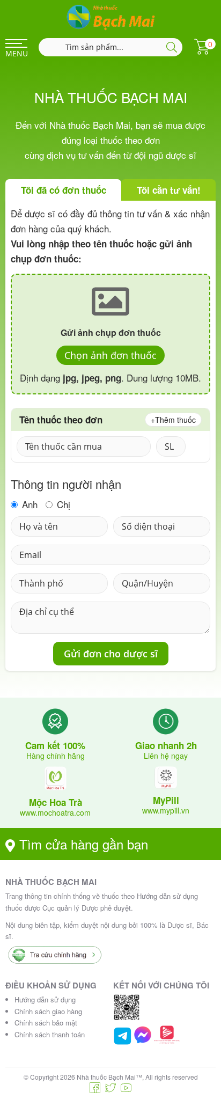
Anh (28, 504)
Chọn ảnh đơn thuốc (110, 355)
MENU (16, 53)
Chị (62, 504)
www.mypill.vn (165, 810)
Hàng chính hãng (55, 755)
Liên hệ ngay (166, 755)
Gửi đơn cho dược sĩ (111, 653)
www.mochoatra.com (55, 812)
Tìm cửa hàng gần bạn (83, 843)
